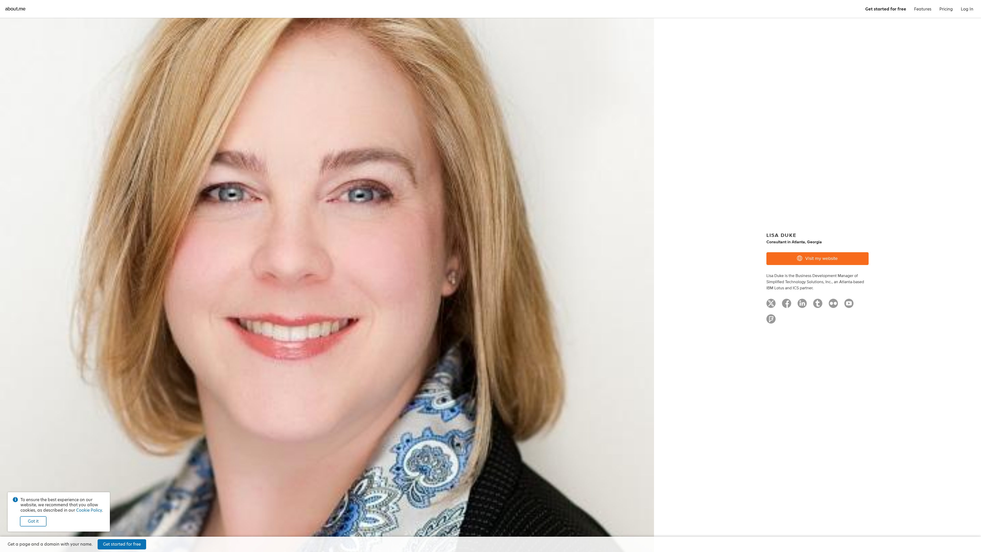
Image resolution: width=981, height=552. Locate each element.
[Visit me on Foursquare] (771, 321)
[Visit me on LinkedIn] (802, 305)
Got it (33, 521)
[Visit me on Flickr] (833, 305)
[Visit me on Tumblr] (817, 305)
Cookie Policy (89, 510)
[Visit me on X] (771, 305)
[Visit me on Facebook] (786, 305)
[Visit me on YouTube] (849, 305)
